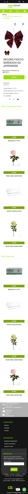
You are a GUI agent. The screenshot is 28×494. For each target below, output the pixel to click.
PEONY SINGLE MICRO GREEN (14, 246)
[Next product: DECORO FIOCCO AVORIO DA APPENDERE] (23, 24)
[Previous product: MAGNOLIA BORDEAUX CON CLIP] (15, 24)
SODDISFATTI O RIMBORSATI (14, 407)
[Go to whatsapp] (24, 489)
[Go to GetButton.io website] (24, 492)
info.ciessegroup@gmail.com (15, 479)
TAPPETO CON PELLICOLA (14, 211)
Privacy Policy (6, 480)
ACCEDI (14, 77)
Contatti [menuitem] (6, 430)
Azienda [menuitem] (6, 425)
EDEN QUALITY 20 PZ (14, 141)
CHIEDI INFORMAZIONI (9, 415)
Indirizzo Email (8, 461)
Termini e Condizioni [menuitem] (9, 443)
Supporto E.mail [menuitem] (8, 446)
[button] (14, 38)
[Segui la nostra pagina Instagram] (7, 1)
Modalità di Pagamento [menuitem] (10, 441)
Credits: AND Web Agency (18, 480)
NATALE (4, 14)
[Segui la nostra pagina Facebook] (5, 1)
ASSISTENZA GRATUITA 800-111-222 (12, 404)
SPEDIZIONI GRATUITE (9, 411)
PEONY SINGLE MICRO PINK (14, 176)
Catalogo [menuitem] (6, 428)
